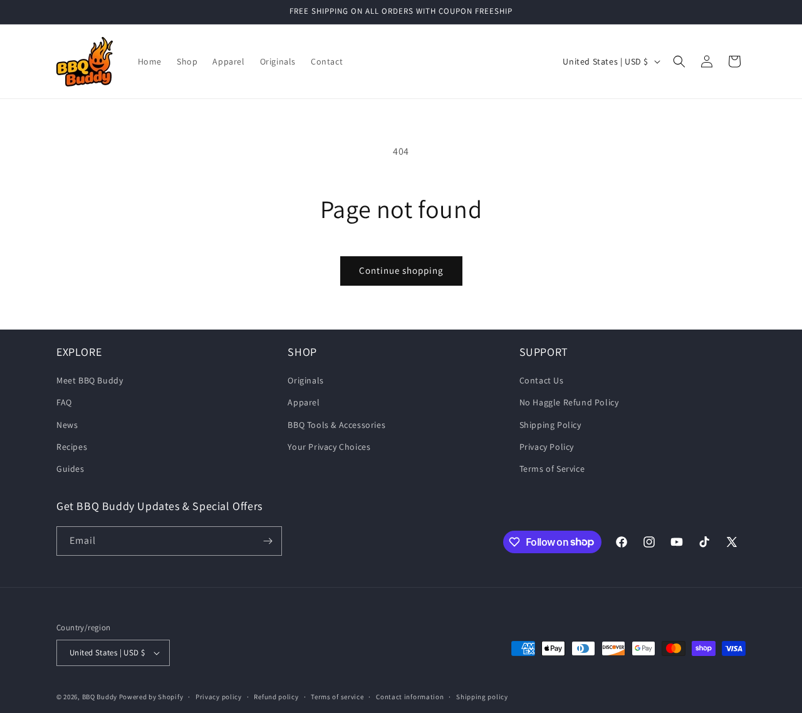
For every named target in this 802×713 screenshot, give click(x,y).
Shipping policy (482, 696)
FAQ (64, 402)
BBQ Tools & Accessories (336, 424)
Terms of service (337, 696)
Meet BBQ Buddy (89, 380)
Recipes (71, 446)
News (67, 424)
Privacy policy (218, 696)
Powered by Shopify (151, 696)
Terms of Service (552, 468)
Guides (70, 468)
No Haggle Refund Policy (569, 402)
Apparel (304, 402)
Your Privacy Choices (329, 446)
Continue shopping (401, 270)
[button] (679, 61)
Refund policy (276, 696)
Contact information (410, 696)
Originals (305, 380)
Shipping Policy (550, 424)
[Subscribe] (267, 541)
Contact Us (541, 380)
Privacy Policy (546, 446)
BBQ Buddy (99, 696)
